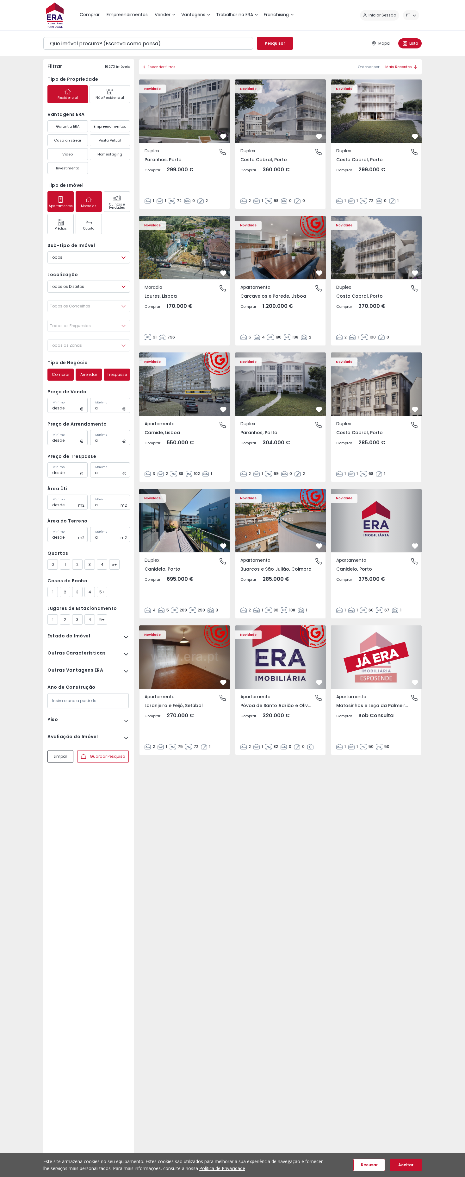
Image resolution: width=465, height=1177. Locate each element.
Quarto (88, 228)
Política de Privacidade (222, 1168)
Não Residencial (110, 97)
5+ (114, 564)
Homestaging (109, 154)
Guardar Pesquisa (107, 756)
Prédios (61, 228)
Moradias (88, 206)
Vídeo (67, 154)
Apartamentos (61, 206)
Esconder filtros (162, 66)
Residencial (68, 97)
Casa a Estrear (67, 140)
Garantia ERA (67, 126)
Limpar (60, 756)
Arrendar (88, 374)
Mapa (384, 43)
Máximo (101, 402)
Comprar (61, 374)
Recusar (369, 1165)
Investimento (67, 168)
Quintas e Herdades (117, 206)
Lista (413, 43)
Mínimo (59, 402)
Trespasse (117, 374)
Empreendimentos (110, 126)
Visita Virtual (110, 140)
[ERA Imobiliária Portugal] (55, 15)
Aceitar (405, 1165)
